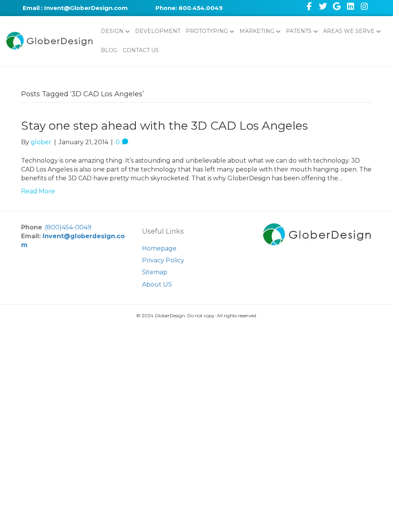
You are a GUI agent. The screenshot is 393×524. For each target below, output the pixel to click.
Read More (38, 191)
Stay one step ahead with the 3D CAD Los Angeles (164, 126)
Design (112, 31)
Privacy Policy (163, 260)
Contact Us (141, 50)
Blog (109, 50)
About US (157, 284)
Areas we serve (349, 31)
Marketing (256, 31)
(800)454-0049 (68, 227)
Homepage (159, 248)
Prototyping (207, 31)
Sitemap (154, 272)
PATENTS (299, 31)
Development (157, 31)
